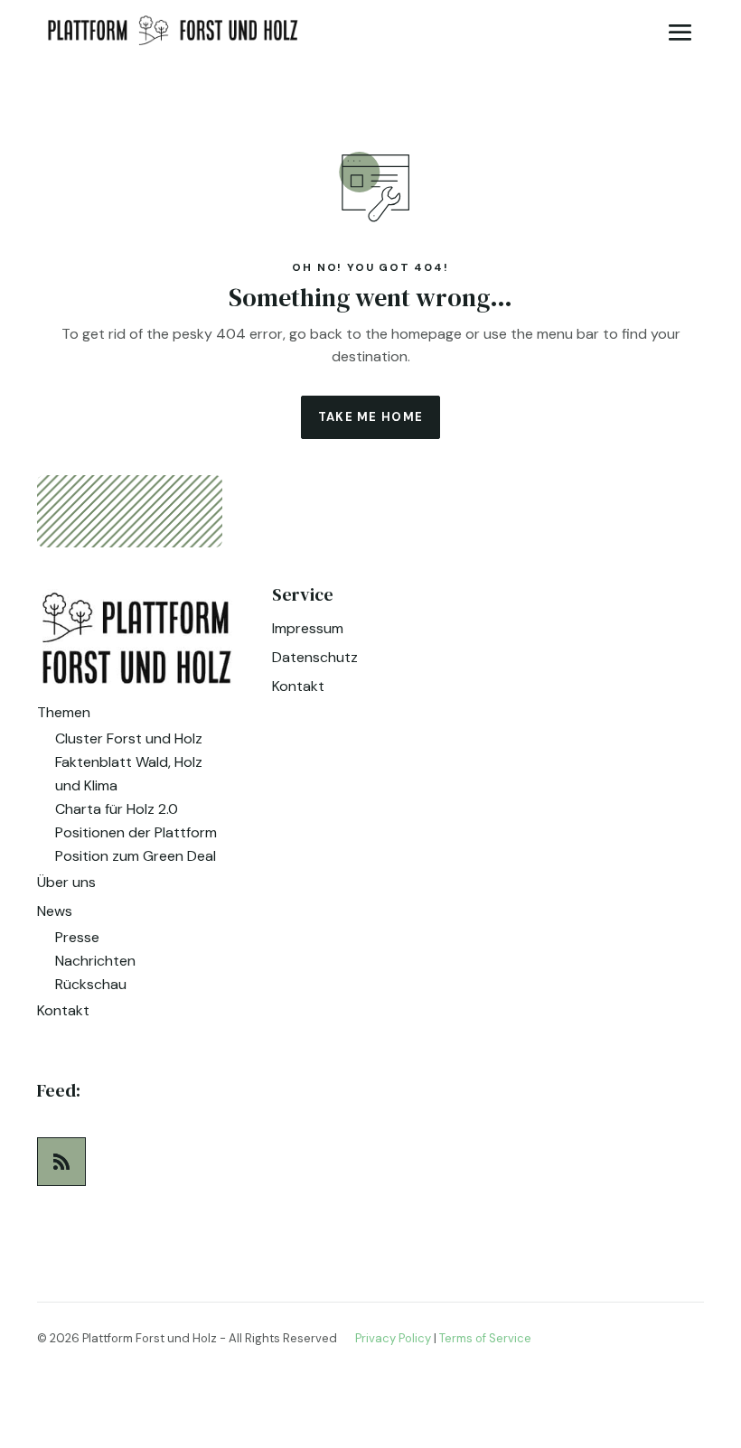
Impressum (307, 628)
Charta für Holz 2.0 (116, 808)
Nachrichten (95, 960)
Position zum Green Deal (135, 855)
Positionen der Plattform (136, 832)
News (54, 910)
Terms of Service (485, 1338)
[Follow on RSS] (61, 1161)
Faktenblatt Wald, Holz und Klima (128, 773)
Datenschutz (315, 657)
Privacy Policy (393, 1338)
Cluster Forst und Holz (128, 738)
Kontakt (63, 1010)
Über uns (66, 882)
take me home (371, 417)
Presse (77, 937)
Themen (63, 712)
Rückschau (91, 984)
